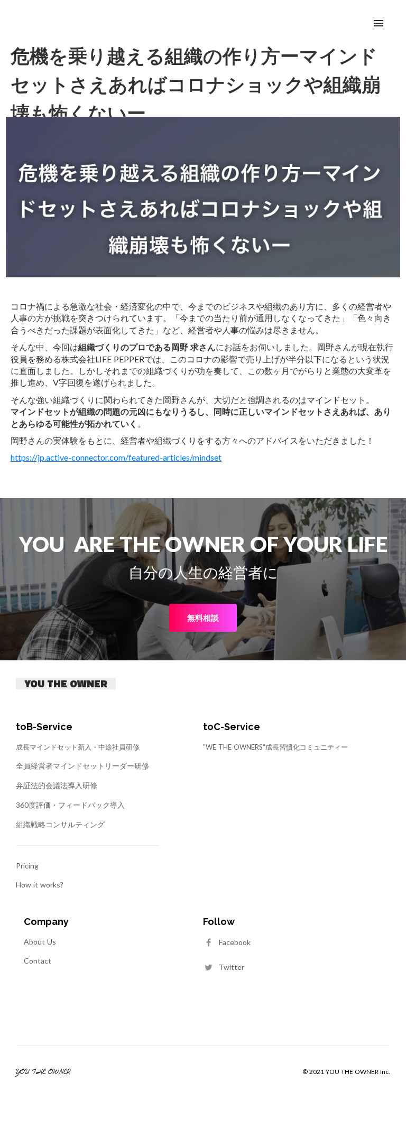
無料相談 (203, 617)
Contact (37, 960)
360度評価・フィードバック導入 (70, 804)
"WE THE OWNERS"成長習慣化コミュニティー (275, 747)
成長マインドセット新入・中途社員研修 (78, 747)
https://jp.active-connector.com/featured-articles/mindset (116, 457)
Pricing (27, 865)
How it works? (39, 884)
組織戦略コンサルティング (60, 824)
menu (378, 23)
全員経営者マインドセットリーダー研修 (82, 765)
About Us (40, 941)
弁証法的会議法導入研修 (56, 785)
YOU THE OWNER (65, 683)
